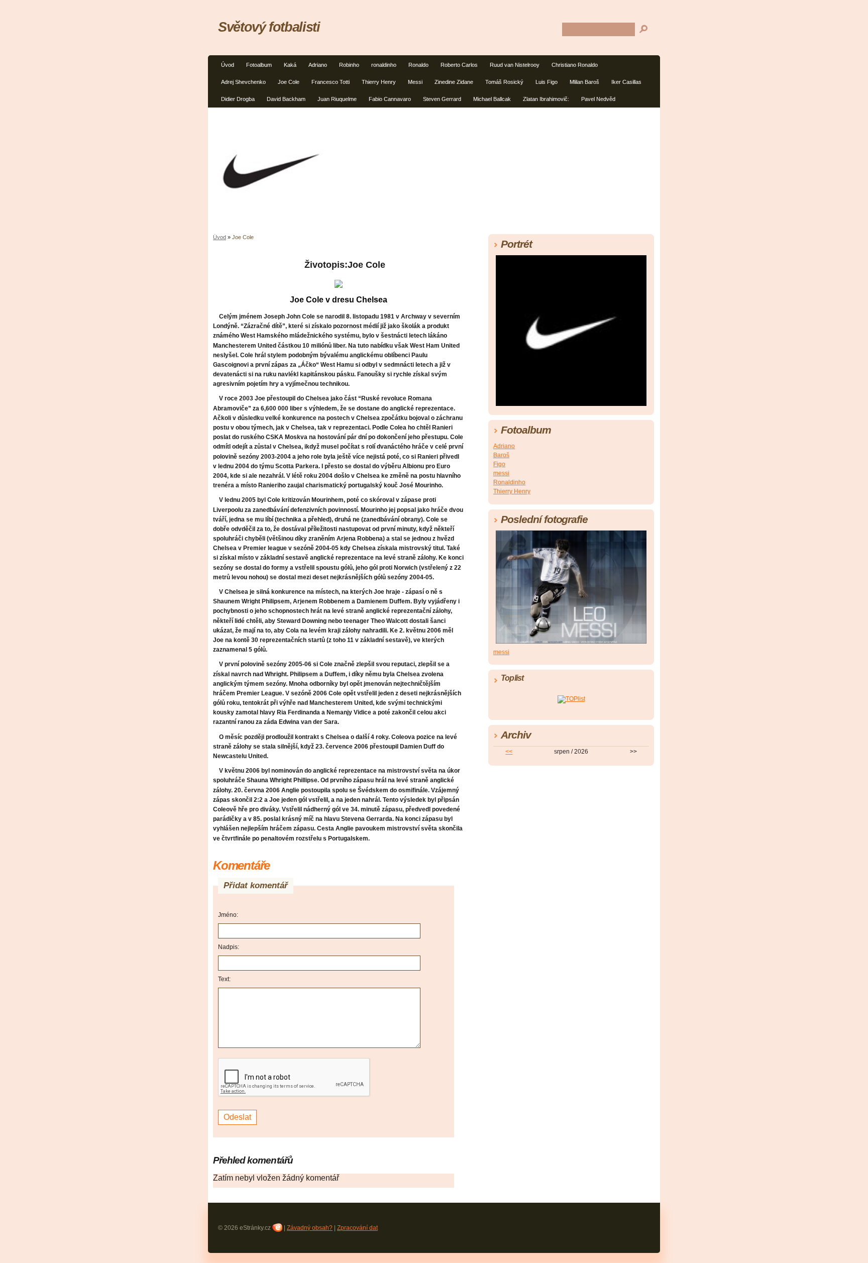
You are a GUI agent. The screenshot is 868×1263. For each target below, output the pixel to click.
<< (508, 751)
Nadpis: (228, 947)
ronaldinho (383, 65)
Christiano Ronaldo (575, 65)
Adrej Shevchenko (243, 82)
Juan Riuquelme (337, 99)
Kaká (290, 65)
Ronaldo (418, 65)
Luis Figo (546, 82)
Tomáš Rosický (504, 82)
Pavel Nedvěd (598, 99)
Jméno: (228, 914)
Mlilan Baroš (584, 82)
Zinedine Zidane (454, 82)
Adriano (317, 65)
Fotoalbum (259, 65)
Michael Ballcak (492, 99)
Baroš (501, 455)
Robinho (349, 65)
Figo (499, 464)
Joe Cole (288, 82)
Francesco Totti (330, 82)
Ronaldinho (509, 482)
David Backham (286, 99)
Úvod (227, 65)
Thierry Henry (379, 82)
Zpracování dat (357, 1227)
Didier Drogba (238, 99)
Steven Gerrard (442, 99)
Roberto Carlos (459, 65)
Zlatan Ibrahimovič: (546, 99)
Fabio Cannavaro (390, 99)
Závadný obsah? (310, 1227)
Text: (224, 979)
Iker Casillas (626, 82)
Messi (415, 82)
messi (501, 473)
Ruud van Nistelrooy (514, 65)
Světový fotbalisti (269, 27)
